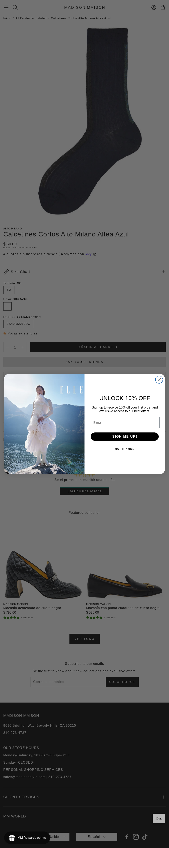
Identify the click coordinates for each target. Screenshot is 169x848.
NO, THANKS (125, 449)
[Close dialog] (159, 379)
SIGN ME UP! (124, 436)
